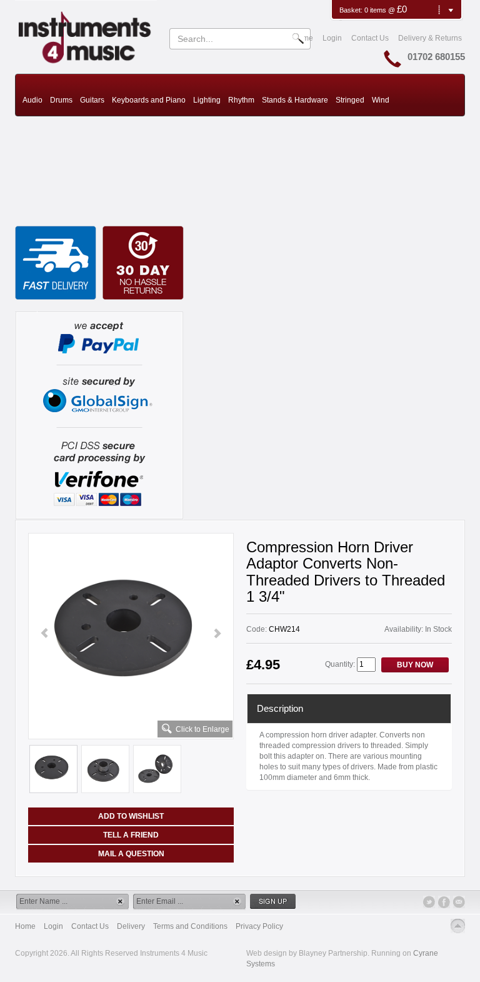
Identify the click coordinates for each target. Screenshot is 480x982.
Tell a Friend (131, 835)
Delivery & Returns (430, 38)
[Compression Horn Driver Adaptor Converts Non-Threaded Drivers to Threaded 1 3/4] (131, 633)
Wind (380, 100)
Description (280, 708)
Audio (32, 100)
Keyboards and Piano (149, 100)
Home (25, 926)
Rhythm (241, 100)
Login (332, 38)
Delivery (131, 926)
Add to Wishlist (131, 816)
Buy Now (415, 665)
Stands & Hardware (295, 100)
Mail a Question (131, 853)
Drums (61, 100)
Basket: (351, 10)
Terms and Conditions (190, 926)
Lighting (207, 100)
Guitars (92, 100)
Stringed (350, 100)
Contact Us (370, 38)
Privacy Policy (259, 926)
